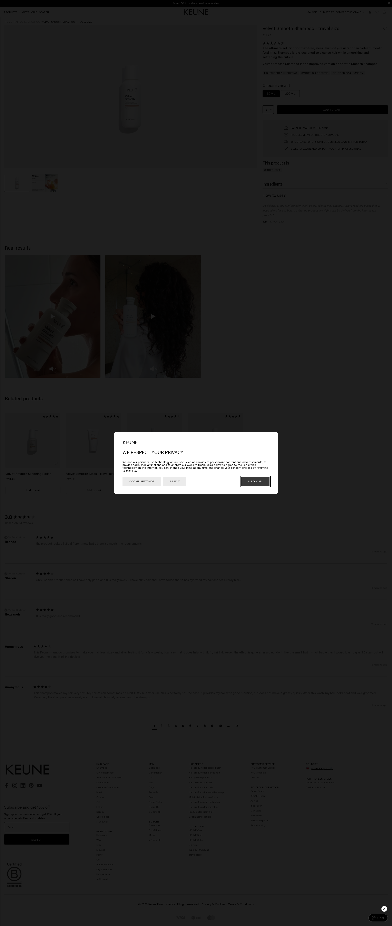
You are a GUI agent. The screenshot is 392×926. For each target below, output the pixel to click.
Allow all (255, 481)
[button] (384, 909)
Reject (175, 481)
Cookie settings (142, 481)
